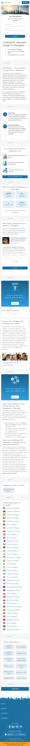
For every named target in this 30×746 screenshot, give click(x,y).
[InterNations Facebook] (9, 726)
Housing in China (8, 666)
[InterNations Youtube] (20, 726)
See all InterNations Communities (15, 744)
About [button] (3, 703)
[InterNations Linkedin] (13, 726)
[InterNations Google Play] (20, 734)
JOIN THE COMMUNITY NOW (15, 176)
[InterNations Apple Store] (9, 734)
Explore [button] (3, 708)
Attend (15, 268)
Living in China (21, 678)
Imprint (7, 740)
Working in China (8, 678)
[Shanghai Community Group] (15, 360)
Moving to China (21, 653)
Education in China (21, 672)
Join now (15, 36)
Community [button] (4, 718)
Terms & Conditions (14, 740)
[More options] (24, 63)
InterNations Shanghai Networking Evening (18, 239)
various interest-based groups (15, 230)
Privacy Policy (21, 740)
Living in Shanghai (21, 647)
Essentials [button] (4, 713)
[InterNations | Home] (6, 3)
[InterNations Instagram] (16, 726)
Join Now (25, 2)
